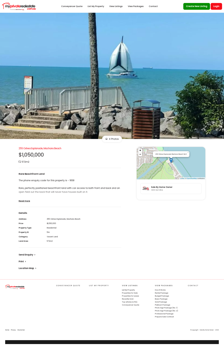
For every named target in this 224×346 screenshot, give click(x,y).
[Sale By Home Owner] (19, 6)
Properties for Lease (130, 296)
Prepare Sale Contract (164, 316)
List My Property (96, 6)
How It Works (160, 290)
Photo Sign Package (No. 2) (166, 311)
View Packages (136, 6)
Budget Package (162, 296)
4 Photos (113, 139)
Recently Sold (127, 299)
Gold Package (161, 302)
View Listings (116, 6)
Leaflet (182, 178)
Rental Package (161, 293)
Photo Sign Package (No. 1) (166, 308)
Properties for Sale (130, 293)
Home (7, 330)
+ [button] (140, 150)
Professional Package (164, 313)
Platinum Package (162, 305)
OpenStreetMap (192, 178)
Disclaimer (21, 330)
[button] (23, 261)
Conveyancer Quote (71, 6)
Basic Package (161, 299)
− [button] (140, 154)
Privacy (13, 330)
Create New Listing (196, 6)
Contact (153, 6)
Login (216, 6)
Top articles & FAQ (129, 302)
